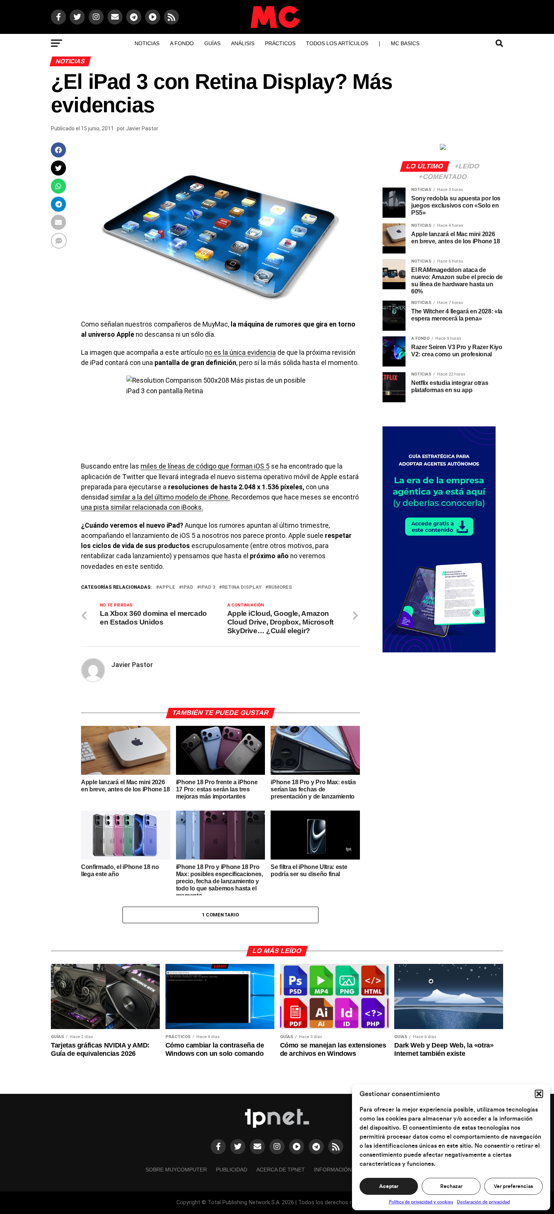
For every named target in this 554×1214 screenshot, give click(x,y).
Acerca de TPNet (280, 1170)
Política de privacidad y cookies (421, 1202)
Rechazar (451, 1186)
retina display (242, 587)
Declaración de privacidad (483, 1202)
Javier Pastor (142, 128)
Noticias (147, 43)
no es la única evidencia (240, 352)
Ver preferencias (513, 1186)
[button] (539, 1094)
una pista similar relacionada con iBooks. (142, 507)
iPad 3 (207, 587)
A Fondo (182, 43)
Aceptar (388, 1186)
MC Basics (405, 43)
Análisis (242, 43)
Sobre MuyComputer (176, 1170)
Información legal (342, 1170)
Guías (212, 43)
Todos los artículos (337, 43)
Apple (167, 587)
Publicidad (231, 1170)
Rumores (280, 587)
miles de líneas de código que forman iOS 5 (205, 466)
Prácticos (280, 43)
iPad (187, 587)
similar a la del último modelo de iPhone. (170, 497)
